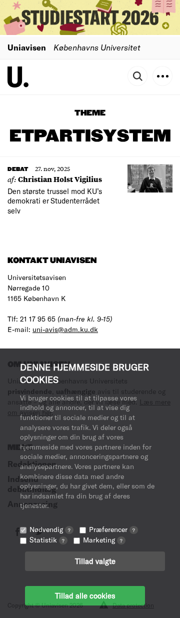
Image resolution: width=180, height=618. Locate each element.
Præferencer (112, 529)
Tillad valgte (95, 561)
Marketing (102, 540)
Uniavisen (27, 47)
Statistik (47, 540)
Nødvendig (50, 529)
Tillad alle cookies (85, 595)
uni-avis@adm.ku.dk (65, 329)
